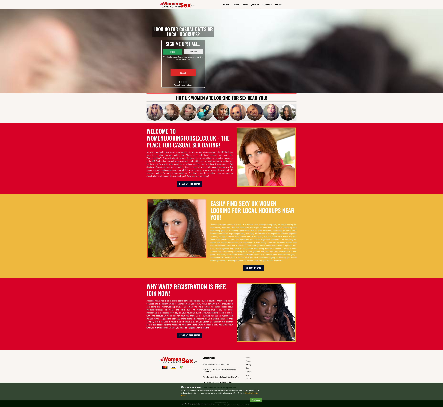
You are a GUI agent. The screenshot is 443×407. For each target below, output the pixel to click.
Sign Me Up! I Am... (183, 44)
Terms (235, 4)
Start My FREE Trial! (189, 184)
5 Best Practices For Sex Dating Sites (216, 365)
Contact (267, 4)
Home (226, 4)
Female (193, 51)
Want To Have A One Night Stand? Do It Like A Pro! (221, 377)
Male (172, 52)
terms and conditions (185, 85)
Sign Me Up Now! (253, 268)
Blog (245, 4)
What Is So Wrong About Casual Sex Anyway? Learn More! (219, 370)
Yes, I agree (256, 400)
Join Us (255, 4)
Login (278, 4)
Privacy (248, 364)
